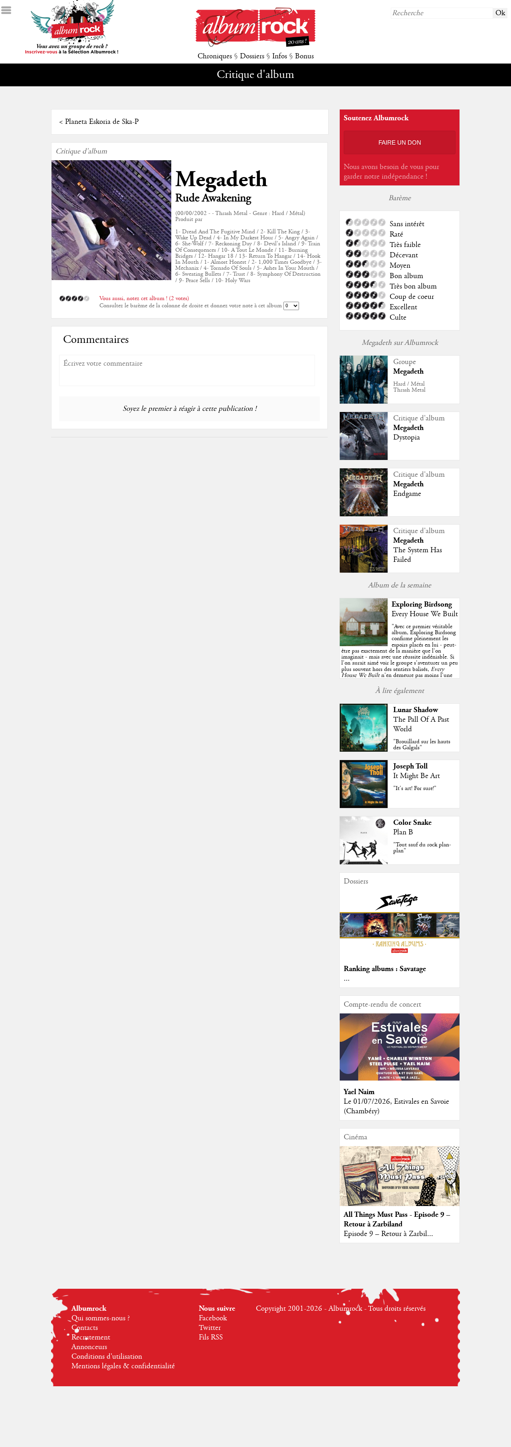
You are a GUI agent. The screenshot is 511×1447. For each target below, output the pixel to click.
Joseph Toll (410, 766)
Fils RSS (211, 1337)
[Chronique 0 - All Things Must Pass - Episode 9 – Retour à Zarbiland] (400, 1183)
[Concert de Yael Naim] (400, 1078)
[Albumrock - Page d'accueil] (255, 45)
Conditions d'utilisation (106, 1356)
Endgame (407, 494)
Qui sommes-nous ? (100, 1318)
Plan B (403, 832)
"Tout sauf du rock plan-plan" (422, 848)
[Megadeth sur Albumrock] (364, 401)
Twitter (210, 1328)
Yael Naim (359, 1092)
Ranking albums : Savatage (385, 968)
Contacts (84, 1328)
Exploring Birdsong (422, 604)
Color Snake (412, 822)
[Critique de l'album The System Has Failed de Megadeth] (364, 570)
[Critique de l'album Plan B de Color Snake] (364, 862)
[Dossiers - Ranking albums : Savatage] (400, 955)
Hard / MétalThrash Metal (409, 387)
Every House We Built (425, 614)
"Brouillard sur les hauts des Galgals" (421, 745)
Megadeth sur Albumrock (400, 343)
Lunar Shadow (415, 710)
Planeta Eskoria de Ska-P (102, 122)
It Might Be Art (416, 776)
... (347, 978)
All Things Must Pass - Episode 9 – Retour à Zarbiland (397, 1219)
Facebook (213, 1318)
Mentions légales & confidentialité (123, 1366)
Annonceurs (89, 1347)
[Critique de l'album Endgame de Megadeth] (364, 514)
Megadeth (221, 179)
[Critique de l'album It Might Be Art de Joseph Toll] (364, 806)
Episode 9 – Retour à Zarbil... (388, 1234)
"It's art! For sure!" (414, 788)
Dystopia (406, 437)
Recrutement (90, 1337)
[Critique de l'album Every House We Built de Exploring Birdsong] (364, 644)
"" (399, 660)
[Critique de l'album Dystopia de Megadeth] (364, 458)
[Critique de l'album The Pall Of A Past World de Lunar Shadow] (364, 749)
